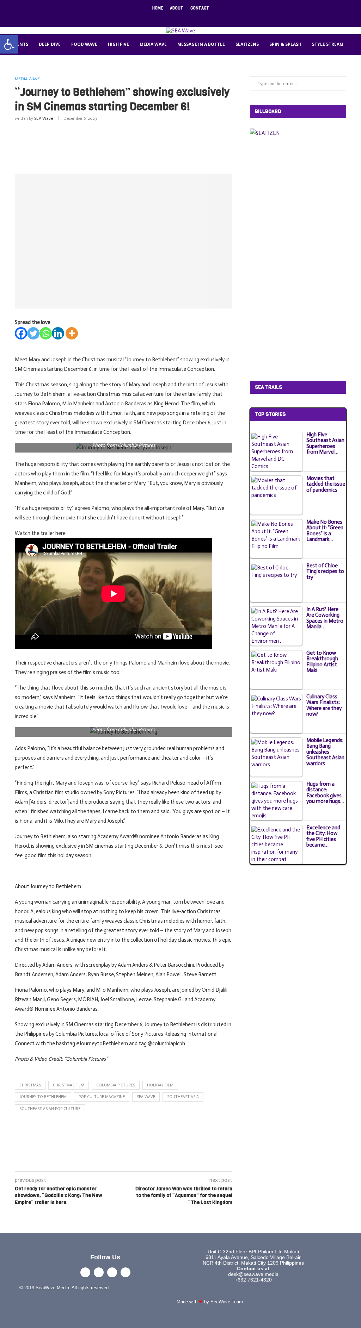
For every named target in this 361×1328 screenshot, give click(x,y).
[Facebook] (157, 17)
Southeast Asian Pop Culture (49, 1108)
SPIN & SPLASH (285, 44)
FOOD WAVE (84, 44)
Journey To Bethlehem (43, 1097)
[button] (9, 44)
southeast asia (183, 1097)
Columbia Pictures (115, 1085)
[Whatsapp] (45, 333)
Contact (199, 8)
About (176, 8)
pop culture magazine (102, 1097)
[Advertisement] (143, 146)
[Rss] (203, 17)
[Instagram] (176, 17)
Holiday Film (160, 1085)
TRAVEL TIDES (55, 65)
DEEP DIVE (50, 44)
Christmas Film (68, 1085)
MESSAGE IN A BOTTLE (201, 44)
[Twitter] (167, 17)
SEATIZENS (247, 44)
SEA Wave (43, 118)
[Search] (185, 86)
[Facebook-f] (85, 1272)
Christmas (30, 1085)
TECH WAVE (17, 65)
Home (157, 8)
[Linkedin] (185, 17)
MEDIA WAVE (153, 44)
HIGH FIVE (118, 44)
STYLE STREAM (327, 44)
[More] (71, 333)
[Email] (194, 17)
